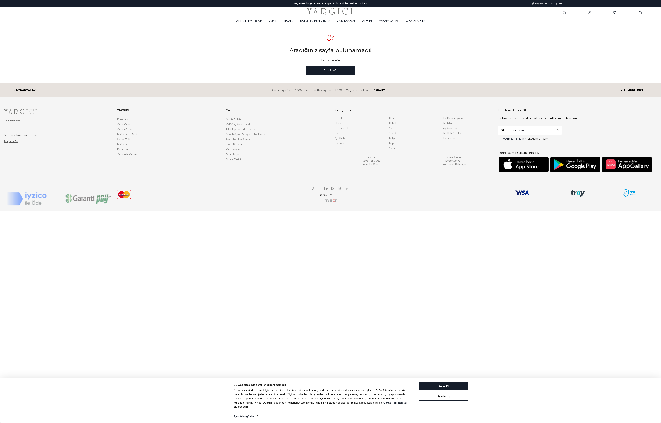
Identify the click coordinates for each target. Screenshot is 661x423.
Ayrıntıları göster (244, 416)
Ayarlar (441, 396)
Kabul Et (443, 386)
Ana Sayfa (331, 70)
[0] (640, 12)
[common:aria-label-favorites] (589, 12)
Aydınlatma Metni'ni (515, 138)
